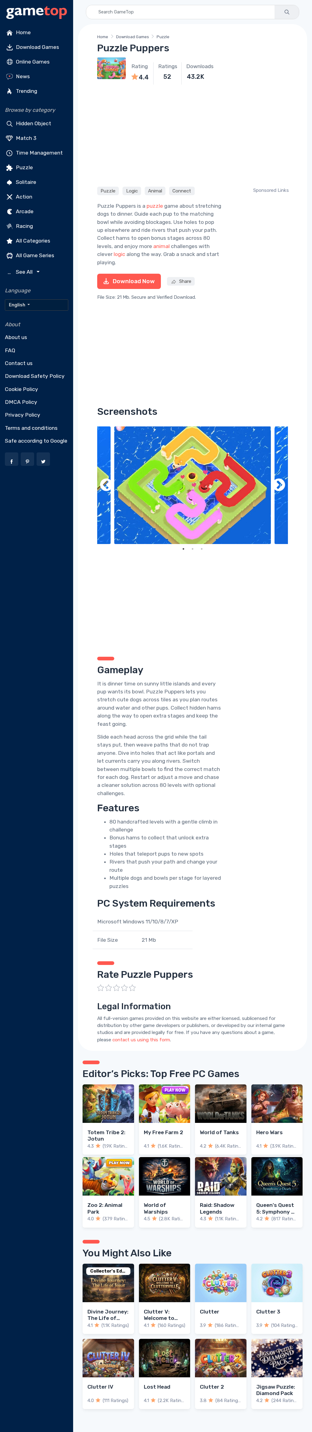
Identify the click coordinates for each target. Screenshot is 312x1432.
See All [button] (21, 272)
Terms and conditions (31, 428)
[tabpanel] (192, 485)
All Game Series (34, 255)
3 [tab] (202, 549)
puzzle (155, 206)
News (22, 76)
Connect (181, 191)
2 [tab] (193, 549)
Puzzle (24, 167)
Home (23, 32)
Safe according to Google (36, 441)
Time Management (39, 153)
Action (23, 197)
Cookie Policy (21, 389)
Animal (155, 191)
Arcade (24, 211)
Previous (106, 485)
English (17, 305)
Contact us (19, 363)
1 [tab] (183, 549)
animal (161, 246)
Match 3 (26, 138)
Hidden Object (33, 123)
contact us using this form (141, 1040)
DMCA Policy (21, 402)
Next (279, 485)
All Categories (32, 241)
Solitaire (25, 182)
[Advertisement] (192, 134)
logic (119, 254)
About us (16, 337)
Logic (132, 191)
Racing (24, 226)
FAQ (10, 350)
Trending (26, 91)
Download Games (37, 47)
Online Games (32, 62)
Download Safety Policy (35, 376)
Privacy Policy (22, 415)
